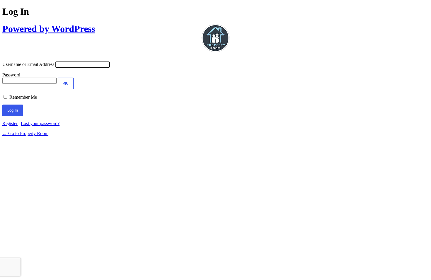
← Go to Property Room (25, 133)
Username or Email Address (28, 64)
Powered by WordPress (48, 28)
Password (11, 74)
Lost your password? (40, 123)
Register (10, 123)
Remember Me (23, 97)
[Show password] (66, 83)
